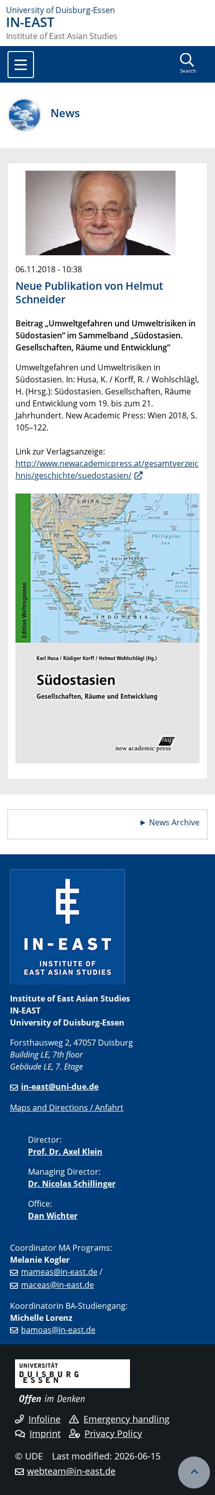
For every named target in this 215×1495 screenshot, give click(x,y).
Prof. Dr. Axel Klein (65, 1151)
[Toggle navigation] (21, 64)
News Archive (174, 822)
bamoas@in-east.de (58, 1329)
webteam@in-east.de (71, 1471)
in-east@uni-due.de (59, 1086)
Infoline (44, 1419)
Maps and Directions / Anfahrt (67, 1107)
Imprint (45, 1433)
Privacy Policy (113, 1433)
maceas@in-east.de (57, 1284)
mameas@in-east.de (59, 1271)
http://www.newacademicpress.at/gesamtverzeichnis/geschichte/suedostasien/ (107, 469)
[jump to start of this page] (194, 1472)
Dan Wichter (53, 1215)
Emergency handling (127, 1419)
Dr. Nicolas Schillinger (72, 1183)
